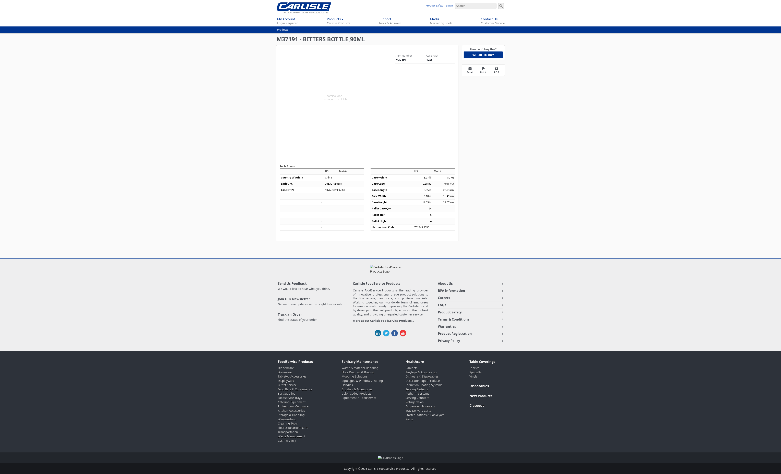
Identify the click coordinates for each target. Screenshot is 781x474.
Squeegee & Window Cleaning (362, 381)
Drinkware (285, 372)
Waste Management (291, 436)
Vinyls (473, 376)
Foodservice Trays (290, 398)
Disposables (479, 386)
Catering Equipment (291, 402)
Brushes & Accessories (357, 389)
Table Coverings (482, 361)
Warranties (447, 326)
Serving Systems (417, 389)
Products (282, 29)
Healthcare (415, 361)
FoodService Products (295, 361)
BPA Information (451, 290)
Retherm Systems (417, 393)
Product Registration (455, 333)
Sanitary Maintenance (360, 361)
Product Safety (434, 5)
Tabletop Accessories (292, 376)
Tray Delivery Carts (418, 411)
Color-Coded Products (356, 393)
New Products (480, 396)
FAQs (442, 305)
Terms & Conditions (453, 319)
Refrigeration (415, 402)
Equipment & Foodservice (359, 398)
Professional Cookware (293, 406)
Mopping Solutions (355, 376)
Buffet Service (287, 385)
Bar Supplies (286, 393)
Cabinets (412, 368)
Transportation (288, 432)
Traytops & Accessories (421, 372)
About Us (445, 283)
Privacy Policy (449, 340)
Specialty (475, 372)
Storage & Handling (291, 415)
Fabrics (474, 368)
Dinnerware (286, 368)
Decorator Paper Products (423, 381)
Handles (347, 385)
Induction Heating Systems (424, 385)
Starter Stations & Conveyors (425, 415)
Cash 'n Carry (287, 440)
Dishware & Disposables (422, 376)
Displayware (286, 381)
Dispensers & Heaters (420, 406)
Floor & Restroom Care (293, 428)
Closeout (476, 405)
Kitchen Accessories (291, 411)
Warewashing (287, 419)
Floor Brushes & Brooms (358, 372)
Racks (409, 419)
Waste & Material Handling (360, 368)
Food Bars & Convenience (295, 389)
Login (449, 5)
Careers (444, 298)
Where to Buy (483, 55)
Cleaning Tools (288, 423)
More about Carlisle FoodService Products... (383, 321)
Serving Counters (417, 398)
